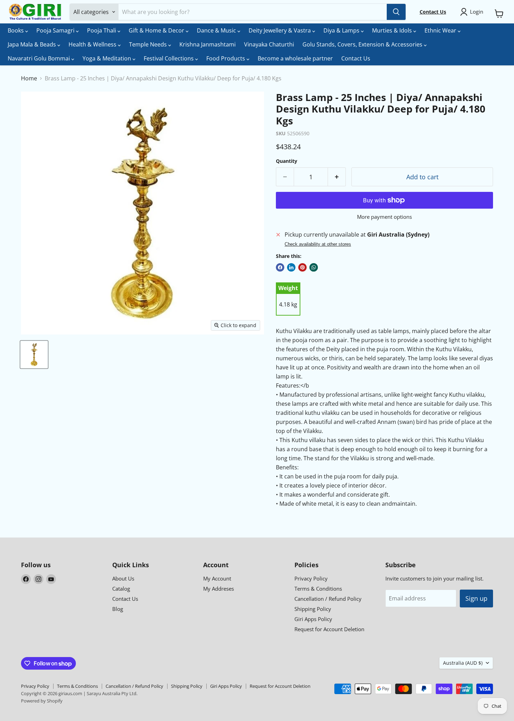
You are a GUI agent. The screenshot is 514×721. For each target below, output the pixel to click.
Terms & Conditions (318, 588)
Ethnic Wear (441, 30)
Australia (463, 662)
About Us (123, 578)
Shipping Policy (312, 608)
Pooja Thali (102, 30)
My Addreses (218, 588)
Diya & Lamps (342, 30)
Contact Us (355, 58)
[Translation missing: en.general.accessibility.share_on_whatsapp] (313, 267)
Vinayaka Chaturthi (269, 44)
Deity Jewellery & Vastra (280, 30)
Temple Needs (148, 44)
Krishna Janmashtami (207, 44)
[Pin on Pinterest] (302, 267)
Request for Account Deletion (329, 629)
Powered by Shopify (42, 701)
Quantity (286, 161)
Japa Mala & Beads (32, 44)
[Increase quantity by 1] (337, 177)
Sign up (476, 598)
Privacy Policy (311, 578)
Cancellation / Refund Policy (328, 598)
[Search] (396, 12)
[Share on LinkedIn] (291, 267)
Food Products (226, 58)
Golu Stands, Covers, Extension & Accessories (363, 44)
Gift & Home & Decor (157, 30)
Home (29, 78)
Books (16, 30)
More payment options (384, 217)
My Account (217, 578)
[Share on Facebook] (280, 267)
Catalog (121, 588)
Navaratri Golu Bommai (39, 58)
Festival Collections (169, 58)
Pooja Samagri (56, 30)
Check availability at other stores (318, 244)
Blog (117, 608)
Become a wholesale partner (295, 58)
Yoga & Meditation (108, 58)
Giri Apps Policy (313, 618)
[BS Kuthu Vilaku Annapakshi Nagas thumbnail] (34, 354)
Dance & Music (217, 30)
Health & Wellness (93, 44)
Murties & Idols (392, 30)
